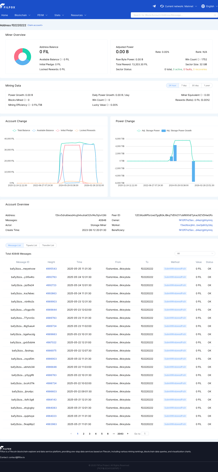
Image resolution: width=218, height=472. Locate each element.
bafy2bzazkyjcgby (22, 407)
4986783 (51, 375)
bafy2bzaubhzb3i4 (23, 366)
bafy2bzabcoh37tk (23, 383)
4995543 (51, 268)
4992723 (51, 285)
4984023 (51, 415)
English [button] (210, 6)
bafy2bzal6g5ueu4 (23, 326)
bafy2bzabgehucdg (22, 334)
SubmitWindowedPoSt (175, 268)
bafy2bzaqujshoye (22, 415)
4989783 (51, 317)
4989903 (51, 301)
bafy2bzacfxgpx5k (23, 309)
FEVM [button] (40, 15)
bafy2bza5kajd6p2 (23, 424)
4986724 (51, 383)
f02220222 (147, 268)
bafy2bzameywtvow (22, 268)
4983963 (51, 424)
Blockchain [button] (21, 15)
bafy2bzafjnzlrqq (23, 350)
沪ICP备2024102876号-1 (109, 468)
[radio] (172, 85)
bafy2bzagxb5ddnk (22, 342)
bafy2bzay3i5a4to (22, 277)
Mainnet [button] (189, 6)
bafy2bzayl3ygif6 (23, 375)
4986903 (51, 358)
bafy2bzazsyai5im (22, 358)
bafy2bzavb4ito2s (22, 301)
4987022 (51, 342)
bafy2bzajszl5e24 (22, 285)
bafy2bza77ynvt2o (22, 317)
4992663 (51, 293)
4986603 (51, 391)
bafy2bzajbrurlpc (23, 391)
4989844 (51, 309)
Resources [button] (77, 15)
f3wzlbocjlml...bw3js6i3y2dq (197, 225)
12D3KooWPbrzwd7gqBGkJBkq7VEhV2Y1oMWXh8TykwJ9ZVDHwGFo (174, 215)
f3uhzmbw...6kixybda (118, 268)
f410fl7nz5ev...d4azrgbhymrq (196, 220)
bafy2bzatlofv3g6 (22, 399)
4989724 (51, 326)
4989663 (51, 334)
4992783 (51, 277)
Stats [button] (57, 15)
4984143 (51, 399)
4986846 (51, 366)
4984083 (51, 407)
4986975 (51, 350)
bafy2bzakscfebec (22, 293)
